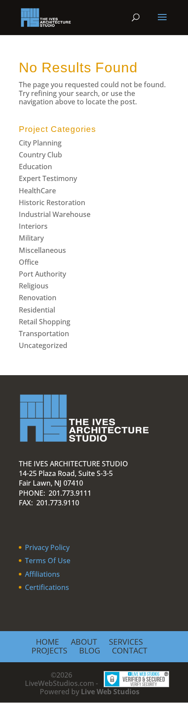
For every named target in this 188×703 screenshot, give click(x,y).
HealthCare (37, 190)
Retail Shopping (44, 322)
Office (28, 262)
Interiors (33, 226)
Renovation (37, 297)
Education (35, 166)
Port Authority (42, 274)
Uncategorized (43, 345)
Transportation (44, 333)
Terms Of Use (47, 560)
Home (47, 641)
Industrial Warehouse (55, 214)
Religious (34, 286)
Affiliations (42, 574)
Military (31, 238)
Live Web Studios (114, 691)
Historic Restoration (52, 202)
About (84, 641)
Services (126, 641)
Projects (49, 650)
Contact (129, 650)
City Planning (40, 143)
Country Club (40, 155)
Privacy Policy (47, 547)
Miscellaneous (42, 250)
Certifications (47, 587)
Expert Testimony (48, 178)
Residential (37, 310)
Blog (89, 650)
